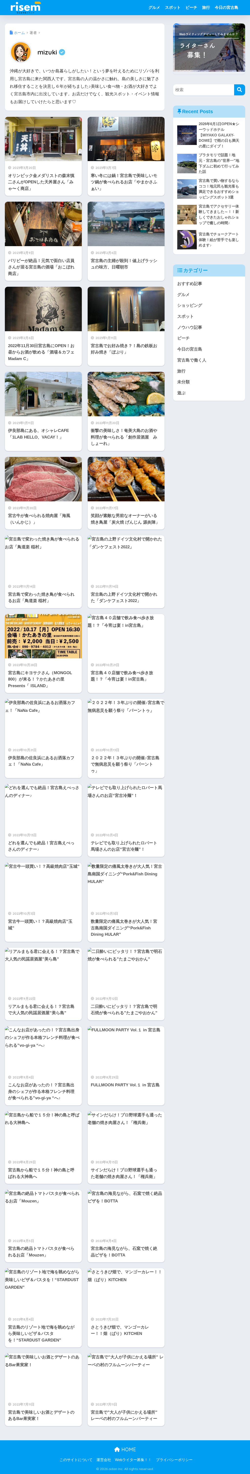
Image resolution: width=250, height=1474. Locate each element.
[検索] (239, 89)
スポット (173, 7)
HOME (128, 1449)
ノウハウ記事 (189, 327)
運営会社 (103, 1460)
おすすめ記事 (189, 283)
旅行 (206, 7)
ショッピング (189, 305)
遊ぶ (181, 393)
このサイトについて (76, 1460)
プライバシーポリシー (174, 1460)
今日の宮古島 (226, 7)
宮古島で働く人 (191, 360)
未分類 (183, 382)
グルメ (154, 7)
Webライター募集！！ (133, 1460)
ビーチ (191, 7)
